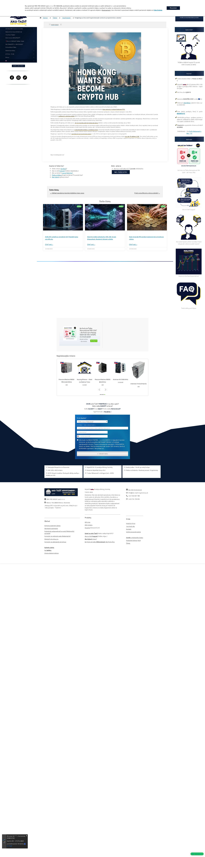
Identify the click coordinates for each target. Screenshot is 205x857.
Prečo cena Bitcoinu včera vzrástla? (147, 193)
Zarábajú (63, 168)
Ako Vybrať (55, 177)
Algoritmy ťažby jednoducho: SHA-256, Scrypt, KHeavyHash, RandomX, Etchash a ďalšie (101, 238)
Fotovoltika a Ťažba (11, 47)
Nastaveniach (106, 10)
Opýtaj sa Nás (122, 172)
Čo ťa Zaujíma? (81, 418)
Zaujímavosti (66, 17)
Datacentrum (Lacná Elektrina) (14, 32)
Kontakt (128, 529)
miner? (91, 539)
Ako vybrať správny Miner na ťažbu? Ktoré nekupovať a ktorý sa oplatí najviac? (188, 242)
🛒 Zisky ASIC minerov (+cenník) (14, 29)
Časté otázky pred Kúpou (188, 308)
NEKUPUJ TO (181, 113)
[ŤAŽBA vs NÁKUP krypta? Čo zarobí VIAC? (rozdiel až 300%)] (188, 60)
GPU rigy (87, 522)
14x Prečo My (130, 526)
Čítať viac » (49, 245)
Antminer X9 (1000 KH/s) (84, 379)
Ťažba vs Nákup (57, 175)
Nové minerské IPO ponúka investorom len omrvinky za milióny (146, 238)
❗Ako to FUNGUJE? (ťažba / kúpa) (15, 41)
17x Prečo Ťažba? (10, 35)
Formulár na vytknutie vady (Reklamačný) (57, 536)
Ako (86, 536)
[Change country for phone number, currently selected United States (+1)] (78, 436)
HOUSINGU (186, 103)
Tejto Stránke (158, 10)
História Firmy (130, 523)
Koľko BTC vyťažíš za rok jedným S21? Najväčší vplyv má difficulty (61, 238)
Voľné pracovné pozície (133, 532)
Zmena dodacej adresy (51, 553)
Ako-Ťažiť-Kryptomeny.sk (135, 490)
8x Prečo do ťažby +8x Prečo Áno (100, 542)
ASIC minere (88, 525)
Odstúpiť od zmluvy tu (51, 539)
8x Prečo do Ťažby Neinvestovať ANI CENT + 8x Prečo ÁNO (189, 171)
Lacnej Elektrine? (67, 173)
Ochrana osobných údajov (52, 525)
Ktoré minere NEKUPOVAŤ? (13, 38)
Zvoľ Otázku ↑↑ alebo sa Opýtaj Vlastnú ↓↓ (86, 425)
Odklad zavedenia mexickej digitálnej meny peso (67, 193)
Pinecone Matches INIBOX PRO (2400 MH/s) (120, 380)
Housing (87, 527)
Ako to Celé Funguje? (188, 209)
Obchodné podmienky (51, 528)
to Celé (89, 536)
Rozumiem (173, 8)
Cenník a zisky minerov (18, 65)
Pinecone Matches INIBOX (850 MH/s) (66, 380)
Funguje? (62, 171)
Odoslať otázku (103, 453)
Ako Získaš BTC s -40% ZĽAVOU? (14, 44)
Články (55, 17)
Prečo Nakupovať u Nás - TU (194, 132)
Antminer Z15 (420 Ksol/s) (102, 383)
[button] (99, 390)
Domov (45, 17)
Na (47, 550)
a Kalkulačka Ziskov (134, 537)
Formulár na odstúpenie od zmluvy (55, 542)
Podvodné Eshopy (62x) (133, 540)
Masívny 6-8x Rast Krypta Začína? (189, 276)
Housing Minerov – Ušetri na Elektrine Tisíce (138, 380)
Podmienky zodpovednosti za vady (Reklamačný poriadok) (59, 532)
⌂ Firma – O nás (10, 54)
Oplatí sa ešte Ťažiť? (91, 533)
